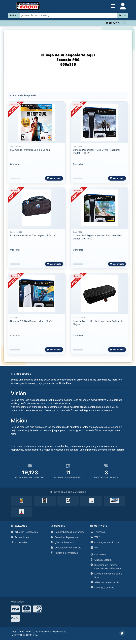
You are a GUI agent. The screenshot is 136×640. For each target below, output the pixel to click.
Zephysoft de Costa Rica (24, 635)
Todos (13, 15)
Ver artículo (55, 178)
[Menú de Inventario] (113, 6)
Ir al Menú (114, 23)
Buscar (122, 15)
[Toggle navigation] (123, 6)
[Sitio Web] (122, 633)
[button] (17, 60)
